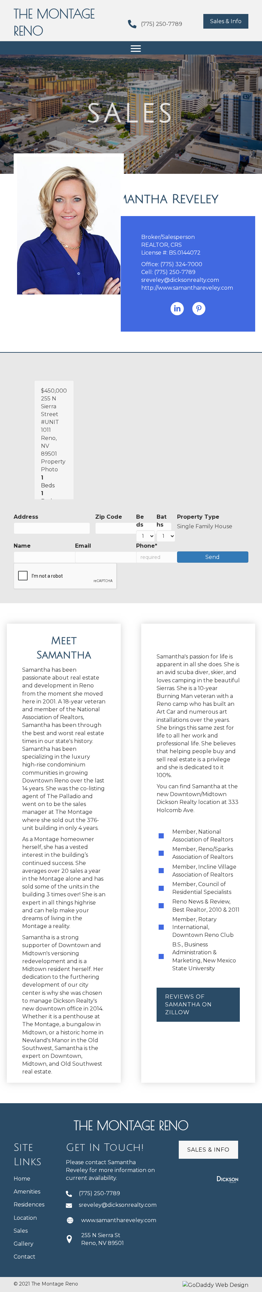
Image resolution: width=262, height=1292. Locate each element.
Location (25, 1218)
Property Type (198, 517)
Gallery (23, 1244)
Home (22, 1178)
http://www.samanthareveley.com (187, 288)
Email (83, 546)
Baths (161, 521)
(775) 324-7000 (181, 264)
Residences (29, 1204)
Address (26, 517)
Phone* (146, 546)
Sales (21, 1231)
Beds (140, 521)
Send (212, 557)
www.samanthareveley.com (118, 1220)
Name (22, 546)
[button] (225, 21)
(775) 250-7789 (161, 24)
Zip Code (108, 517)
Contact (24, 1256)
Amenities (27, 1191)
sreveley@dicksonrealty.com (180, 280)
